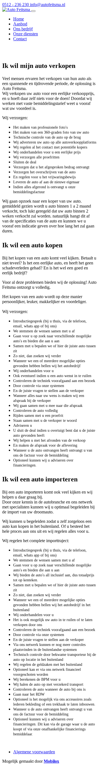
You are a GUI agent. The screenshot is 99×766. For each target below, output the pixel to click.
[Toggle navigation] (33, 11)
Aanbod (20, 24)
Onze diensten (25, 33)
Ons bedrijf (23, 28)
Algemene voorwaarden (34, 751)
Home (18, 19)
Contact (20, 38)
